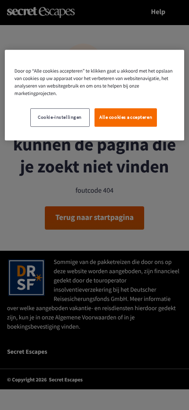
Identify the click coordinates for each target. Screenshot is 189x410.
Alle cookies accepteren (125, 117)
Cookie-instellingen (60, 117)
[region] (95, 95)
